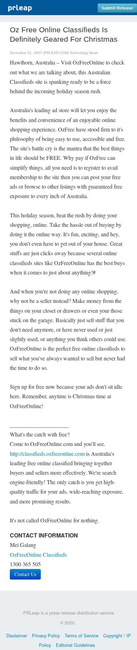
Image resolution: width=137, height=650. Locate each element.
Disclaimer (16, 635)
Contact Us (25, 574)
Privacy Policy (46, 635)
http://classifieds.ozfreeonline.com (47, 453)
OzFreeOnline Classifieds (38, 554)
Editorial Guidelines (75, 645)
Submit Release (117, 8)
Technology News (84, 53)
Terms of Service (81, 635)
